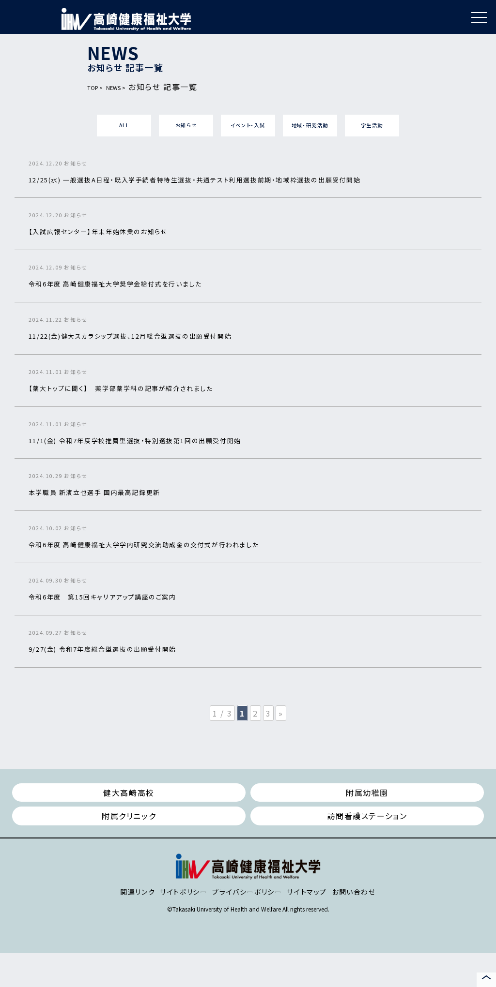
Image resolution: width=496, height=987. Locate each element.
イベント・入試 (248, 125)
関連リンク (137, 892)
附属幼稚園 (367, 792)
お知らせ (186, 125)
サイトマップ (307, 892)
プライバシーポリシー (247, 892)
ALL (124, 125)
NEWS (113, 87)
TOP (92, 87)
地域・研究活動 (310, 125)
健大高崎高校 (129, 792)
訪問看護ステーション (367, 816)
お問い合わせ (354, 892)
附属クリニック (129, 816)
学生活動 (372, 125)
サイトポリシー (183, 892)
